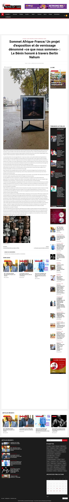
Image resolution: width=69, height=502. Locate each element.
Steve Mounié (49, 470)
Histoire (58, 166)
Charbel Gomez (49, 449)
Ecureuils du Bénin (50, 457)
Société (26, 14)
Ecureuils (57, 455)
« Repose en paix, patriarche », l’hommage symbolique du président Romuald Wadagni (60, 267)
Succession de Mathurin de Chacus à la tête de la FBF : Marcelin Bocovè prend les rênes (61, 247)
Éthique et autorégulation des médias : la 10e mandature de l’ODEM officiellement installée (57, 78)
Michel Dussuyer (50, 465)
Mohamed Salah (57, 465)
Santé (33, 14)
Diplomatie (32, 38)
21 (59, 488)
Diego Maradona (57, 453)
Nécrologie (59, 263)
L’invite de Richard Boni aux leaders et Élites (11, 247)
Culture (28, 38)
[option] (58, 80)
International (56, 14)
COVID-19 (63, 451)
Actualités (7, 14)
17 (48, 488)
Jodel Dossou (53, 461)
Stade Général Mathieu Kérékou (59, 468)
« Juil (47, 496)
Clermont (55, 449)
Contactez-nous (13, 498)
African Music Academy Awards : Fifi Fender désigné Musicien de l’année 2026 (61, 256)
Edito (63, 154)
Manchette (59, 463)
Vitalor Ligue (60, 470)
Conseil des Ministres (50, 451)
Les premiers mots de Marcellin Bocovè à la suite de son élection (26, 274)
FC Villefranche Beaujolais (51, 459)
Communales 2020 (62, 449)
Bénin (57, 448)
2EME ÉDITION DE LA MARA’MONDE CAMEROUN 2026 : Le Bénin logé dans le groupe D (61, 315)
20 (56, 488)
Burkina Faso (53, 448)
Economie (15, 14)
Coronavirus (58, 451)
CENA (65, 448)
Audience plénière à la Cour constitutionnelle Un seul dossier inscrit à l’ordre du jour (61, 325)
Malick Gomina (53, 463)
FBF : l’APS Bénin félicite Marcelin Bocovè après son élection (9, 274)
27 (56, 490)
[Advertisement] (34, 26)
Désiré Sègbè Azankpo (51, 455)
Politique (21, 14)
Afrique (50, 14)
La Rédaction (8, 16)
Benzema (57, 446)
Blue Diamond (63, 446)
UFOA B (54, 470)
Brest (48, 448)
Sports (45, 14)
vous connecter (11, 253)
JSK (57, 461)
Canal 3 (61, 448)
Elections (56, 457)
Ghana (48, 461)
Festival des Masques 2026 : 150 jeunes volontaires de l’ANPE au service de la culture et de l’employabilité (61, 335)
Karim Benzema (62, 461)
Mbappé (64, 463)
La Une (58, 186)
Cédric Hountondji (50, 453)
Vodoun (65, 470)
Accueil (2, 498)
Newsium (44, 500)
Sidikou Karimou (50, 468)
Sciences (39, 14)
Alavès (53, 446)
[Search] (64, 16)
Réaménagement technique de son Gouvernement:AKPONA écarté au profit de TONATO (60, 159)
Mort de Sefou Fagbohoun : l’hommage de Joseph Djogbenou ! (61, 278)
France (63, 459)
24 (48, 490)
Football (58, 459)
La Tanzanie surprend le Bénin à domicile (41, 247)
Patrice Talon (63, 465)
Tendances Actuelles (59, 133)
